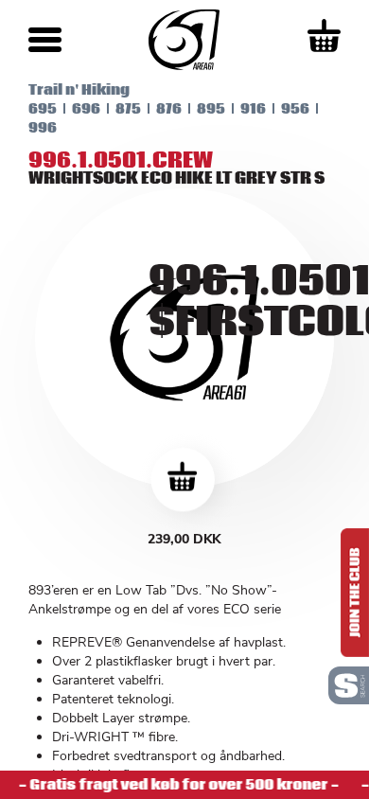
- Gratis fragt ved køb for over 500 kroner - (176, 784)
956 (295, 108)
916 (253, 108)
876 (169, 108)
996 (42, 127)
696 (86, 108)
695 (42, 108)
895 (211, 108)
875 (128, 108)
